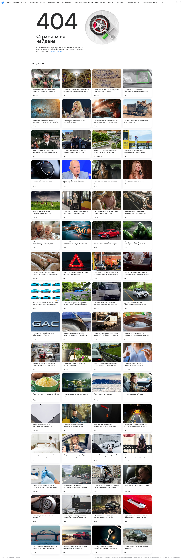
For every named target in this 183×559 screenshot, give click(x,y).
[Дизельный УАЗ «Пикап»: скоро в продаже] (137, 540)
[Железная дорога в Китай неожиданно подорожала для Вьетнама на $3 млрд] (137, 205)
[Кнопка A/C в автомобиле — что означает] (45, 174)
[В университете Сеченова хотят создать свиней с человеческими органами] (45, 266)
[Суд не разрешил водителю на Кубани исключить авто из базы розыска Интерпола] (137, 266)
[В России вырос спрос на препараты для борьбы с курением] (137, 357)
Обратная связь (138, 557)
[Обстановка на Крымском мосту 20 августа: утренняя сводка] (45, 540)
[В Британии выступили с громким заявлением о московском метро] (76, 83)
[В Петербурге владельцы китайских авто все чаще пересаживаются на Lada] (106, 509)
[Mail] (3, 2)
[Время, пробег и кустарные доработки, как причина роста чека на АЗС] (106, 540)
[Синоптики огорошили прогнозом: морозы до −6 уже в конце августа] (137, 448)
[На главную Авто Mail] (7, 2)
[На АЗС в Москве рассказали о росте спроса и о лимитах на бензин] (106, 357)
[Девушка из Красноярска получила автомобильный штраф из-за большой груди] (137, 83)
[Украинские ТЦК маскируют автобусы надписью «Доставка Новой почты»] (106, 296)
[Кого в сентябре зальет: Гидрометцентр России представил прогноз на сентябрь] (45, 205)
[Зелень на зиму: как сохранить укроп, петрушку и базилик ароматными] (106, 144)
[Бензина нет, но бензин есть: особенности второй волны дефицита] (137, 144)
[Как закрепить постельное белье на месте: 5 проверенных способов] (45, 448)
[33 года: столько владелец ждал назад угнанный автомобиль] (76, 144)
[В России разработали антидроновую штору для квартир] (45, 418)
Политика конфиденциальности (171, 557)
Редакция (107, 557)
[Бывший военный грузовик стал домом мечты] (137, 113)
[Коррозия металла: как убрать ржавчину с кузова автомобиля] (76, 326)
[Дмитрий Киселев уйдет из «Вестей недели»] (76, 174)
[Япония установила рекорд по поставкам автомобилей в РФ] (76, 509)
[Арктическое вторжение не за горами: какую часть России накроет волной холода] (106, 387)
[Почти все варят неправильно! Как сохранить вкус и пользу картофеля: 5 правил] (45, 387)
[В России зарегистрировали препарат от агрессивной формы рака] (45, 479)
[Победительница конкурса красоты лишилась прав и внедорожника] (137, 174)
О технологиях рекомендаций (152, 557)
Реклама (18, 557)
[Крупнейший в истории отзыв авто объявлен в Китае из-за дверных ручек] (137, 509)
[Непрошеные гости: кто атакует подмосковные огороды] (106, 205)
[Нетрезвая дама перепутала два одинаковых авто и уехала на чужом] (106, 113)
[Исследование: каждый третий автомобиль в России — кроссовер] (76, 540)
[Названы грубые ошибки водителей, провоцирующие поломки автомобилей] (106, 418)
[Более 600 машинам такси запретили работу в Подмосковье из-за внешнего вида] (76, 235)
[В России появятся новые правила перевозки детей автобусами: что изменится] (76, 418)
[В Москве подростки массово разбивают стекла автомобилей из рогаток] (45, 113)
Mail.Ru (4, 557)
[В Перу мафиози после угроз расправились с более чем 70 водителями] (45, 357)
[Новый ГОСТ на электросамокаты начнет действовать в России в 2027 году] (106, 479)
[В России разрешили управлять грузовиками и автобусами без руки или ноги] (76, 296)
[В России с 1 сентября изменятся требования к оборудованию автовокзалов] (76, 205)
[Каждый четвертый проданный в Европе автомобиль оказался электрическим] (106, 448)
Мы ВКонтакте (99, 557)
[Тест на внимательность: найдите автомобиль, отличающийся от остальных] (45, 296)
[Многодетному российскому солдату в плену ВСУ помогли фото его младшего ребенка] (45, 83)
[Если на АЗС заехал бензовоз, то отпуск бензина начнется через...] (106, 266)
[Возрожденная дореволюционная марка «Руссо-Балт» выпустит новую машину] (106, 326)
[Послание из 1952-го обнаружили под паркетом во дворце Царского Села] (106, 83)
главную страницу (57, 51)
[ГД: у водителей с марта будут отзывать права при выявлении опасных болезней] (76, 448)
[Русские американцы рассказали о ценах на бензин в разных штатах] (76, 387)
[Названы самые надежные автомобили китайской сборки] (106, 235)
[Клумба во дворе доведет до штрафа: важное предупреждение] (76, 357)
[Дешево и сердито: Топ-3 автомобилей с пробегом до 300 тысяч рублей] (137, 296)
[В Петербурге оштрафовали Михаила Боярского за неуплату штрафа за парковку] (45, 144)
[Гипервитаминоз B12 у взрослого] (137, 479)
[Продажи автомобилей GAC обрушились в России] (45, 326)
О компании (10, 557)
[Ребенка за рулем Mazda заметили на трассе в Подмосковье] (137, 387)
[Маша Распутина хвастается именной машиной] (76, 113)
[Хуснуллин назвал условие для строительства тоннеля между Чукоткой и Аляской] (137, 418)
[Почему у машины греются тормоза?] (45, 509)
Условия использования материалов (122, 557)
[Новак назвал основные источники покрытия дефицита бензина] (76, 479)
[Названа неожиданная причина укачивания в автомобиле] (106, 174)
